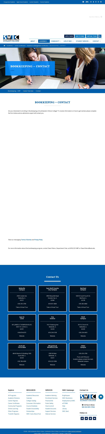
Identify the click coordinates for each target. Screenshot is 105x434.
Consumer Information (33, 403)
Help (63, 406)
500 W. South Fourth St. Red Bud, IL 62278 (83, 298)
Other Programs (13, 411)
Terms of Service (26, 240)
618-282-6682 (83, 304)
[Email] (91, 2)
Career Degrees (13, 401)
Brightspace (66, 395)
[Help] (98, 2)
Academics (43, 41)
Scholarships (30, 411)
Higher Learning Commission (74, 431)
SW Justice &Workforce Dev (52, 346)
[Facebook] (82, 418)
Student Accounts (50, 409)
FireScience (52, 317)
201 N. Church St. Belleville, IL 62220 (83, 327)
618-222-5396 (52, 361)
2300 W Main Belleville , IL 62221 (53, 356)
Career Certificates (14, 403)
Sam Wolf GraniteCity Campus (52, 289)
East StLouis (21, 317)
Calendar (29, 398)
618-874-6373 (22, 332)
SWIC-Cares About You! (33, 414)
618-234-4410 (83, 332)
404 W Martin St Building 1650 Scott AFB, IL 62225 (22, 356)
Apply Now (69, 36)
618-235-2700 (22, 304)
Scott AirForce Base (22, 346)
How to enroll (49, 406)
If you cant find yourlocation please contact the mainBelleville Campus (83, 359)
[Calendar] (101, 2)
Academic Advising (51, 395)
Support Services (50, 411)
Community (55, 41)
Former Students (44, 2)
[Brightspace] (93, 2)
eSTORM (65, 403)
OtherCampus (83, 346)
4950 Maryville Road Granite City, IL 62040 (52, 298)
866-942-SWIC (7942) (88, 407)
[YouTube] (94, 418)
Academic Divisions (14, 398)
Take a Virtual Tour (22, 307)
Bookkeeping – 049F (14, 91)
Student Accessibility (32, 409)
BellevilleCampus (22, 289)
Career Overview (28, 91)
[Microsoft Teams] (83, 2)
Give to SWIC (80, 36)
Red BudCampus (83, 289)
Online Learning (13, 409)
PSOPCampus (83, 317)
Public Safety (49, 403)
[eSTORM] (87, 2)
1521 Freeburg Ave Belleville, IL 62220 (52, 327)
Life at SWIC (68, 41)
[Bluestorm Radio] (96, 2)
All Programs (12, 395)
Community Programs (15, 406)
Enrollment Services (51, 398)
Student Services (82, 41)
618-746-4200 (22, 361)
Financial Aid (49, 401)
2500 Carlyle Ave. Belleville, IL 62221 (22, 298)
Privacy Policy (38, 240)
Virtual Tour (92, 36)
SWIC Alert (65, 411)
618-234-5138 (52, 332)
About (33, 41)
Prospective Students (9, 2)
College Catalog (31, 401)
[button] (99, 36)
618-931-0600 (52, 304)
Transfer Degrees (13, 414)
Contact (96, 41)
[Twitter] (86, 418)
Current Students (34, 2)
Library (64, 409)
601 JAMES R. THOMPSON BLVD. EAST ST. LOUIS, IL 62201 (22, 327)
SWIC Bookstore (67, 398)
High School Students (22, 2)
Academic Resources (32, 395)
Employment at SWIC (68, 401)
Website (21, 336)
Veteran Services (50, 414)
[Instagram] (90, 418)
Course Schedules (31, 406)
